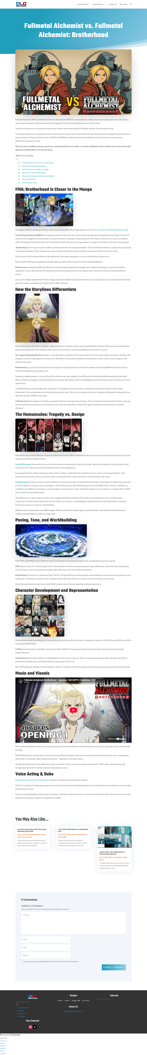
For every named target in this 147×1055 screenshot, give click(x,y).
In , (21, 482)
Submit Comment (113, 967)
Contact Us (113, 4)
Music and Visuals (28, 179)
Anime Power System (39, 834)
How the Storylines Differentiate (34, 166)
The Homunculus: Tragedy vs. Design (35, 169)
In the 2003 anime (23, 464)
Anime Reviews (82, 834)
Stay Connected (23, 1008)
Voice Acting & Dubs (29, 183)
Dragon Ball (76, 1001)
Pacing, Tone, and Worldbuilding (33, 173)
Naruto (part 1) (98, 4)
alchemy (61, 134)
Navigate (21, 1011)
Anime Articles (82, 4)
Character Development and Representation (38, 176)
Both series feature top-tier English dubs (32, 780)
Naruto (60, 1001)
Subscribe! (123, 4)
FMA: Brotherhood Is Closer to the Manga (37, 163)
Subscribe (21, 1016)
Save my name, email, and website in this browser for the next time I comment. (51, 961)
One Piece (29, 837)
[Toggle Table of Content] (17, 159)
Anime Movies (72, 834)
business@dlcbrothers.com (73, 1011)
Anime (29, 834)
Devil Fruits (21, 837)
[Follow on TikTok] (34, 1027)
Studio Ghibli (62, 837)
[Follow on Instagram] (30, 1027)
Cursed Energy (117, 857)
